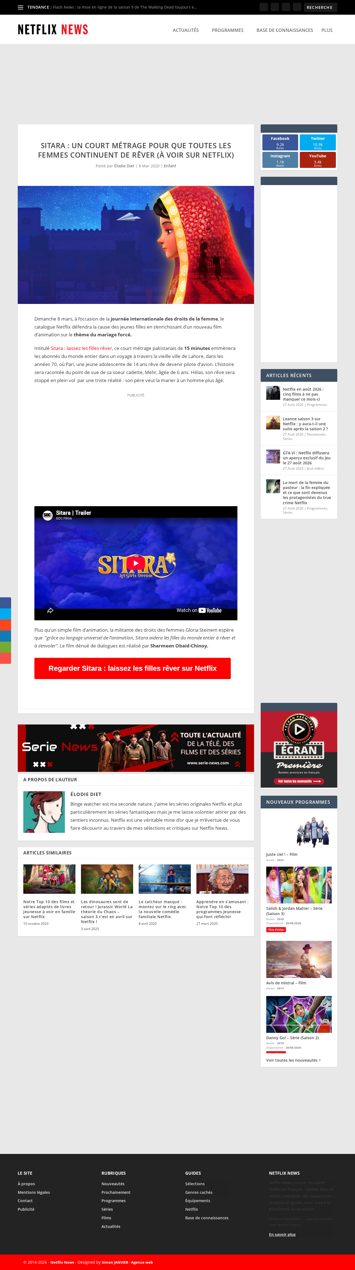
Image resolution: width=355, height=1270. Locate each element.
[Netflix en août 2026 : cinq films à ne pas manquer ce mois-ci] (273, 393)
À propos (26, 1183)
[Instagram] (314, 1262)
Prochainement (116, 1192)
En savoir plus (282, 1234)
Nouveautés (316, 434)
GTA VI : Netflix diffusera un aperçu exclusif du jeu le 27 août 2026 (307, 457)
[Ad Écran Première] (299, 786)
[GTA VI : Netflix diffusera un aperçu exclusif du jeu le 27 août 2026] (273, 457)
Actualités (186, 30)
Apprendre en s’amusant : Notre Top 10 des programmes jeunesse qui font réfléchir (222, 909)
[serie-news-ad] (136, 770)
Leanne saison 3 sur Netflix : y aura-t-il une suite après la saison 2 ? (305, 423)
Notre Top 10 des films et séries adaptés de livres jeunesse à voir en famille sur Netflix (49, 909)
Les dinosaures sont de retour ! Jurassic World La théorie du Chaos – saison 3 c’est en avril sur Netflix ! (107, 912)
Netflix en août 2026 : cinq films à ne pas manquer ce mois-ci (303, 394)
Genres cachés (198, 1192)
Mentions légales (34, 1192)
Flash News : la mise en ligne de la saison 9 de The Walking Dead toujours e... (125, 7)
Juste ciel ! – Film (281, 854)
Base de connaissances (285, 30)
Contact (25, 1200)
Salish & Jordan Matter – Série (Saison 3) (294, 911)
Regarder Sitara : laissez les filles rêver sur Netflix (133, 668)
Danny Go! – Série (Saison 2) (292, 1037)
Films (106, 1217)
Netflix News (62, 1262)
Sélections (195, 1183)
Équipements (197, 1200)
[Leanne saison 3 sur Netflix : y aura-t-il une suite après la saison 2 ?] (273, 422)
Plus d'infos (276, 929)
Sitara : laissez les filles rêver (81, 348)
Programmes (228, 30)
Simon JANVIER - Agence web (127, 1262)
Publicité (26, 1209)
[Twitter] (301, 1262)
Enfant (170, 165)
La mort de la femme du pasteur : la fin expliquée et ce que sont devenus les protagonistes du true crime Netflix (307, 492)
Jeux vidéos (315, 468)
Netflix (191, 1209)
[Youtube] (327, 1262)
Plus (327, 30)
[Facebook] (288, 1262)
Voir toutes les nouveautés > (293, 1060)
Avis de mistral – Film (286, 982)
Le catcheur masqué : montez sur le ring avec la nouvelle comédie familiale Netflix (162, 909)
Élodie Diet (124, 165)
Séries (288, 438)
